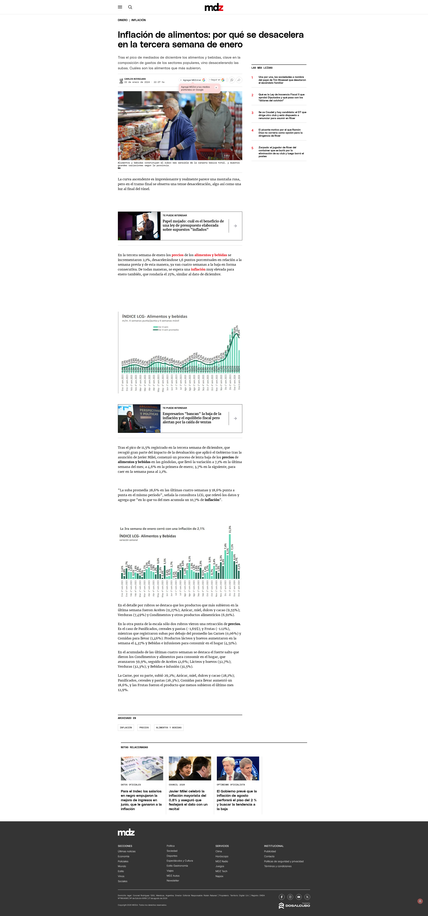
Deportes (172, 855)
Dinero (123, 20)
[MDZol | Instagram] (290, 897)
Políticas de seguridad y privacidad (284, 861)
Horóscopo (222, 856)
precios (144, 728)
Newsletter (173, 880)
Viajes (170, 870)
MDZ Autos (173, 875)
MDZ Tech (221, 871)
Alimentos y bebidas (169, 728)
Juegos (220, 866)
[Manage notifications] (420, 901)
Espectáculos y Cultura (180, 860)
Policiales (123, 861)
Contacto (269, 856)
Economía (123, 856)
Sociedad (172, 850)
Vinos (121, 876)
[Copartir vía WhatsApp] (232, 80)
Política (171, 845)
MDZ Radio (222, 861)
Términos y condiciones (278, 866)
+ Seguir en (214, 80)
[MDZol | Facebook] (281, 897)
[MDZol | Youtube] (298, 897)
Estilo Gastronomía (177, 865)
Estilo (121, 871)
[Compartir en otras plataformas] (239, 80)
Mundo (122, 866)
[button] (120, 7)
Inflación (126, 728)
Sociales (122, 881)
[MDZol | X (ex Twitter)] (307, 897)
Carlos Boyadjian (135, 79)
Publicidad (270, 851)
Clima (219, 851)
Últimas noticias (127, 851)
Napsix (219, 876)
